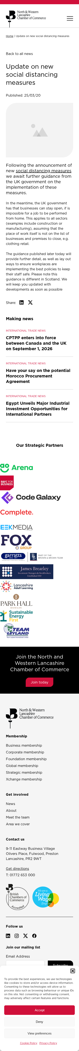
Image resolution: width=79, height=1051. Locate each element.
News (10, 803)
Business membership (24, 745)
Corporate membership (25, 752)
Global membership (22, 765)
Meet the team (17, 817)
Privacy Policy (48, 1043)
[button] (73, 971)
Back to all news (19, 53)
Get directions (17, 868)
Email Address (18, 956)
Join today (39, 682)
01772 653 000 (22, 875)
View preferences (40, 1033)
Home (9, 36)
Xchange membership (24, 779)
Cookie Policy (28, 1043)
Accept (39, 1010)
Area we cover (18, 824)
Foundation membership (26, 759)
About (11, 810)
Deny (39, 1022)
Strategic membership (24, 772)
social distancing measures (43, 171)
